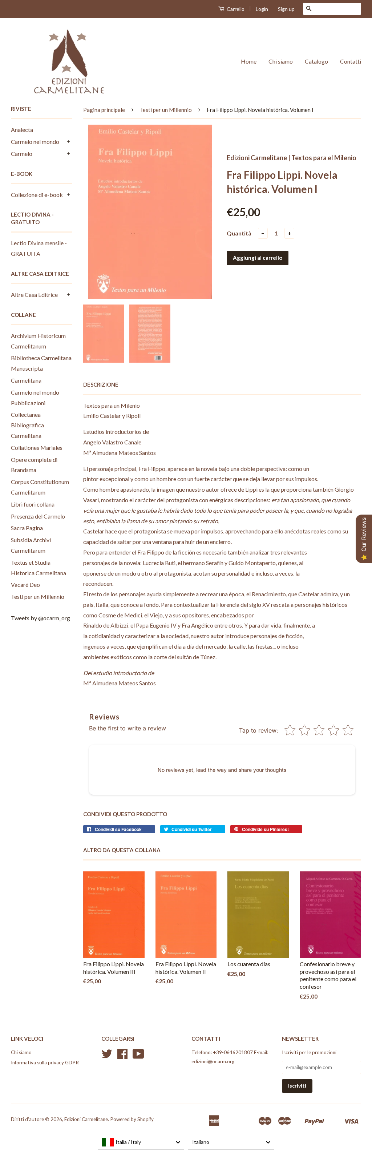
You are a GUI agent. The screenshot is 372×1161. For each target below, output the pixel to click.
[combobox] (141, 1142)
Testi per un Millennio (37, 596)
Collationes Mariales (36, 447)
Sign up (286, 9)
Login (262, 9)
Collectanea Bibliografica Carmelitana (27, 425)
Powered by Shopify (132, 1119)
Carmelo (21, 153)
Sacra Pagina (27, 527)
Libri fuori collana (32, 504)
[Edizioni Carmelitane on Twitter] (106, 1056)
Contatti (350, 61)
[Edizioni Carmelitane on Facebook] (122, 1056)
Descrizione (100, 384)
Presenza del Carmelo (38, 516)
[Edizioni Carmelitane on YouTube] (138, 1056)
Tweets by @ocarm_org (40, 617)
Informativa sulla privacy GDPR (45, 1062)
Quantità (239, 233)
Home (248, 61)
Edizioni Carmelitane (86, 1119)
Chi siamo (280, 61)
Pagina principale (104, 109)
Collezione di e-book (37, 194)
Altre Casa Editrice (34, 294)
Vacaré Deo (25, 584)
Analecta (22, 129)
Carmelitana (26, 380)
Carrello (235, 9)
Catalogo (316, 61)
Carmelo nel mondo (35, 141)
